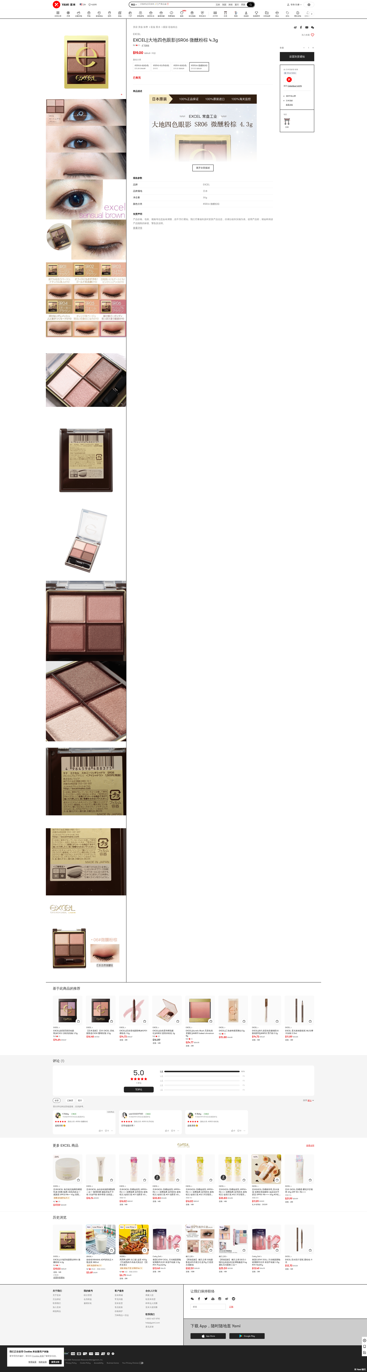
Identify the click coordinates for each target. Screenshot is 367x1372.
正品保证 (57, 1299)
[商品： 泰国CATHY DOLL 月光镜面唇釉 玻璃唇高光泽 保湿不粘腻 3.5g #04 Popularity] (167, 1239)
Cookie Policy (85, 1363)
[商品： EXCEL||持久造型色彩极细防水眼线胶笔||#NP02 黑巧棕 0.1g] (266, 1010)
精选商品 (57, 1311)
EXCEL (137, 34)
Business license (113, 1363)
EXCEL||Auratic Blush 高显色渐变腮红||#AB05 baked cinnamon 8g (200, 1033)
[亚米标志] (64, 4)
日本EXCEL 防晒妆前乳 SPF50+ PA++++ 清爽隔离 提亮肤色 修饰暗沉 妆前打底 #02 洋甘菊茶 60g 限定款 (200, 1192)
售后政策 (119, 1307)
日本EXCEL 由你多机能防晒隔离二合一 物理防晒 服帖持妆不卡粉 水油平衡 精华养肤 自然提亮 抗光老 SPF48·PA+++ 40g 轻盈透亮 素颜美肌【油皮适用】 (100, 1192)
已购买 (70, 1100)
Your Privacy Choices (130, 1363)
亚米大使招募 (152, 1307)
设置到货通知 (59, 1278)
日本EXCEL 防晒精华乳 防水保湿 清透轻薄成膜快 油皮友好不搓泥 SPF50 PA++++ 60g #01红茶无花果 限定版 (265, 1192)
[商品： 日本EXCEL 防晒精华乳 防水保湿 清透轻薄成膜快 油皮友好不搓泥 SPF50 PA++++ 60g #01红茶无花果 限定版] (266, 1169)
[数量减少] (304, 48)
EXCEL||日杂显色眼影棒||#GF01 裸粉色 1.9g (133, 1032)
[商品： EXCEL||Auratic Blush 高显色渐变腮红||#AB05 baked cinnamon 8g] (200, 1010)
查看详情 (137, 228)
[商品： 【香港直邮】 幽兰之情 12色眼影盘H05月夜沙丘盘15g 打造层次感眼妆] (200, 1239)
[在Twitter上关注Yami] (206, 1298)
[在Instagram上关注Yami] (219, 1298)
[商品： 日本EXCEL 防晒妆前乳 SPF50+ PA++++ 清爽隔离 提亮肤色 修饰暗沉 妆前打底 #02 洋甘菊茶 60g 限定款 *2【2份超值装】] (233, 1169)
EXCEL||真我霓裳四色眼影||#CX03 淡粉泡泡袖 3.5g (65, 1032)
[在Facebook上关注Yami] (199, 1298)
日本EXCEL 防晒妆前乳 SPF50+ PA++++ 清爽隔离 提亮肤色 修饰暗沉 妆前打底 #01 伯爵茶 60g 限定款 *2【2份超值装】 (167, 1192)
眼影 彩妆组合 (170, 27)
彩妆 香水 (155, 27)
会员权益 (88, 1299)
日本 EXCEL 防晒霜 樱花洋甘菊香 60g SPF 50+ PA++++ (299, 1190)
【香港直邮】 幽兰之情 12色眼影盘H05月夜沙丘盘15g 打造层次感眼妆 (199, 1262)
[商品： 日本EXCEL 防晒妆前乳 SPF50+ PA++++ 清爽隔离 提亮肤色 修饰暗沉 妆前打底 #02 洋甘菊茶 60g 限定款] (200, 1169)
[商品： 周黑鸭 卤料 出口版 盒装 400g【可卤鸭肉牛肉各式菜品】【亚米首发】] (134, 1239)
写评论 (138, 1089)
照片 (80, 1100)
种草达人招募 (152, 1303)
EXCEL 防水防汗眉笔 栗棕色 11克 (298, 1260)
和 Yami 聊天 (360, 1369)
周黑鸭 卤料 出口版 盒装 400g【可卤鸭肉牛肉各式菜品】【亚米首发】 (134, 1262)
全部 (57, 1100)
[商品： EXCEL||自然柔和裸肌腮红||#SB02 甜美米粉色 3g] (167, 1010)
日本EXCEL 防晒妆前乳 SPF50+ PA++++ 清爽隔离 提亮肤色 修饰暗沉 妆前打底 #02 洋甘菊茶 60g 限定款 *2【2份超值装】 (233, 1192)
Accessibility (98, 1363)
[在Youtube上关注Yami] (213, 1298)
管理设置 (32, 1362)
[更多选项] (112, 1130)
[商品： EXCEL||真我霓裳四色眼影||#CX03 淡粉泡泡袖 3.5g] (67, 1010)
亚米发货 (119, 1303)
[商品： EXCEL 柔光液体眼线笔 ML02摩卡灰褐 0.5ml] (299, 1010)
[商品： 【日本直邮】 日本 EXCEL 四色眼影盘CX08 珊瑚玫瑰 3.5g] (101, 1010)
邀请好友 (88, 1303)
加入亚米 (57, 1307)
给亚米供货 (151, 1299)
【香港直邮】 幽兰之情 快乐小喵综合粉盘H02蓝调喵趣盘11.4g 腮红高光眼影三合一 (233, 1262)
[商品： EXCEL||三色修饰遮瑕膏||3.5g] (233, 1010)
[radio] (141, 66)
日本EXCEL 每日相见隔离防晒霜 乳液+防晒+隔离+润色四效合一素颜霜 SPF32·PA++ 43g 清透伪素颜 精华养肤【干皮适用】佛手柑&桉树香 (67, 1192)
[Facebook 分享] (301, 27)
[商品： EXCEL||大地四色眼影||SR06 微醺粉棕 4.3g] (67, 1239)
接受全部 (55, 1362)
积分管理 (88, 1295)
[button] (92, 4)
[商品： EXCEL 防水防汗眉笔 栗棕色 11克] (299, 1239)
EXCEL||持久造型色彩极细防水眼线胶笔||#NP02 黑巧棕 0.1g (265, 1032)
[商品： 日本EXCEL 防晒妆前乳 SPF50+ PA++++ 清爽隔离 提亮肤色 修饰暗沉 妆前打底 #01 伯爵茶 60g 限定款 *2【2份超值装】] (167, 1169)
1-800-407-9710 (153, 1319)
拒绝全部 (43, 1362)
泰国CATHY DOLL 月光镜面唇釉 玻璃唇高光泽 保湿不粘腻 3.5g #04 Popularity (167, 1262)
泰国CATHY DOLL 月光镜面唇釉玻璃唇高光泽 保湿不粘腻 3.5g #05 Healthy (266, 1262)
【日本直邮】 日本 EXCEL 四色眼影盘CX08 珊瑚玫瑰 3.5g (100, 1032)
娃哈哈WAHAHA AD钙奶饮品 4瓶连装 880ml (99, 1260)
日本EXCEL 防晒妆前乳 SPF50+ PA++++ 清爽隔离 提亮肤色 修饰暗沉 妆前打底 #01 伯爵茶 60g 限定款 (134, 1192)
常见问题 (119, 1299)
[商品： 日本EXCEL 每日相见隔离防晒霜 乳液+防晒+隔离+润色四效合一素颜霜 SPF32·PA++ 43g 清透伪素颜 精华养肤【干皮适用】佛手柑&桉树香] (67, 1169)
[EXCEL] (183, 1145)
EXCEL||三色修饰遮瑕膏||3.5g (232, 1031)
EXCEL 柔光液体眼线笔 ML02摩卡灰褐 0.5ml (299, 1032)
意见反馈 (150, 1327)
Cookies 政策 (38, 1356)
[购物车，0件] (308, 4)
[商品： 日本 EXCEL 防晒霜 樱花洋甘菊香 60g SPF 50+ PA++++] (299, 1169)
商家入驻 (150, 1295)
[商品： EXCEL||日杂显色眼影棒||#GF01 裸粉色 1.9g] (134, 1010)
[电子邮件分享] (307, 27)
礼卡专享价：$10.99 (259, 1205)
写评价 (146, 45)
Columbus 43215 (295, 86)
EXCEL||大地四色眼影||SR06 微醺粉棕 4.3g (66, 1260)
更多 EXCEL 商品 (65, 1145)
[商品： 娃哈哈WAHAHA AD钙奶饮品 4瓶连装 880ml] (101, 1239)
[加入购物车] (78, 1021)
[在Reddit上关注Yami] (233, 1298)
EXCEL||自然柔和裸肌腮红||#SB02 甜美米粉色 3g (164, 1032)
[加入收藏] (312, 35)
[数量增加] (313, 48)
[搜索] (250, 4)
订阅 (231, 1307)
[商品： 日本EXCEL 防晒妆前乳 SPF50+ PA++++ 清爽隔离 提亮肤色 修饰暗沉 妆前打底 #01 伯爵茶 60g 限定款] (134, 1169)
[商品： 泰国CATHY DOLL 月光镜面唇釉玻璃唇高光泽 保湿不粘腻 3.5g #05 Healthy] (266, 1239)
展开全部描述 (203, 168)
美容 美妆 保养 (140, 27)
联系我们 (57, 1303)
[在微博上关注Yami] (226, 1298)
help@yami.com (153, 1323)
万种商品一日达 (122, 1315)
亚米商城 (119, 1295)
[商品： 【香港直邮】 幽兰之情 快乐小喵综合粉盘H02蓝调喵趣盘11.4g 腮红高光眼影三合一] (233, 1239)
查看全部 (310, 1145)
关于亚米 (57, 1295)
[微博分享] (295, 27)
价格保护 (119, 1311)
